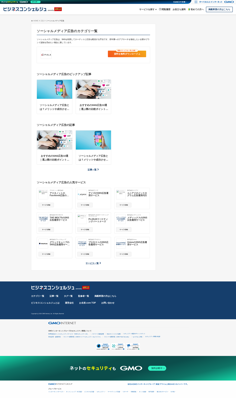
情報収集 (133, 391)
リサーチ (125, 391)
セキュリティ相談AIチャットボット (134, 333)
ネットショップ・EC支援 (74, 391)
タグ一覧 (68, 296)
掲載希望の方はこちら (105, 296)
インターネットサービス (55, 391)
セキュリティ (101, 391)
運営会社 (69, 303)
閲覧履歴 (166, 9)
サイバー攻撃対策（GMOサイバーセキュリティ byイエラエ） (82, 337)
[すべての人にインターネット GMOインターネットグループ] (217, 2)
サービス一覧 (92, 263)
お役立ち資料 (179, 9)
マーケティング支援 (114, 391)
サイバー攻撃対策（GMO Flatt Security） (117, 337)
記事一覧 (92, 169)
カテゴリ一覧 (37, 296)
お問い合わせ (107, 303)
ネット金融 (142, 391)
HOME (35, 21)
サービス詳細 (46, 205)
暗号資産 (151, 391)
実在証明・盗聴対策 (54, 337)
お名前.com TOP (87, 303)
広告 (42, 21)
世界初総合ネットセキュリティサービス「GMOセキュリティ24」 (68, 334)
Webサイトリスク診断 (114, 334)
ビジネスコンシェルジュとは (45, 303)
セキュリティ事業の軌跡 (152, 336)
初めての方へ (197, 9)
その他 (172, 391)
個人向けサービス (162, 391)
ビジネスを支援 (89, 391)
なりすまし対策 (137, 337)
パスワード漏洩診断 (98, 334)
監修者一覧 (83, 296)
